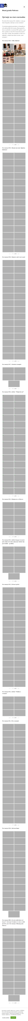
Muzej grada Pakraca (10, 10)
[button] (2, 6)
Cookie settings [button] (5, 1017)
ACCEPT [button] (13, 1017)
